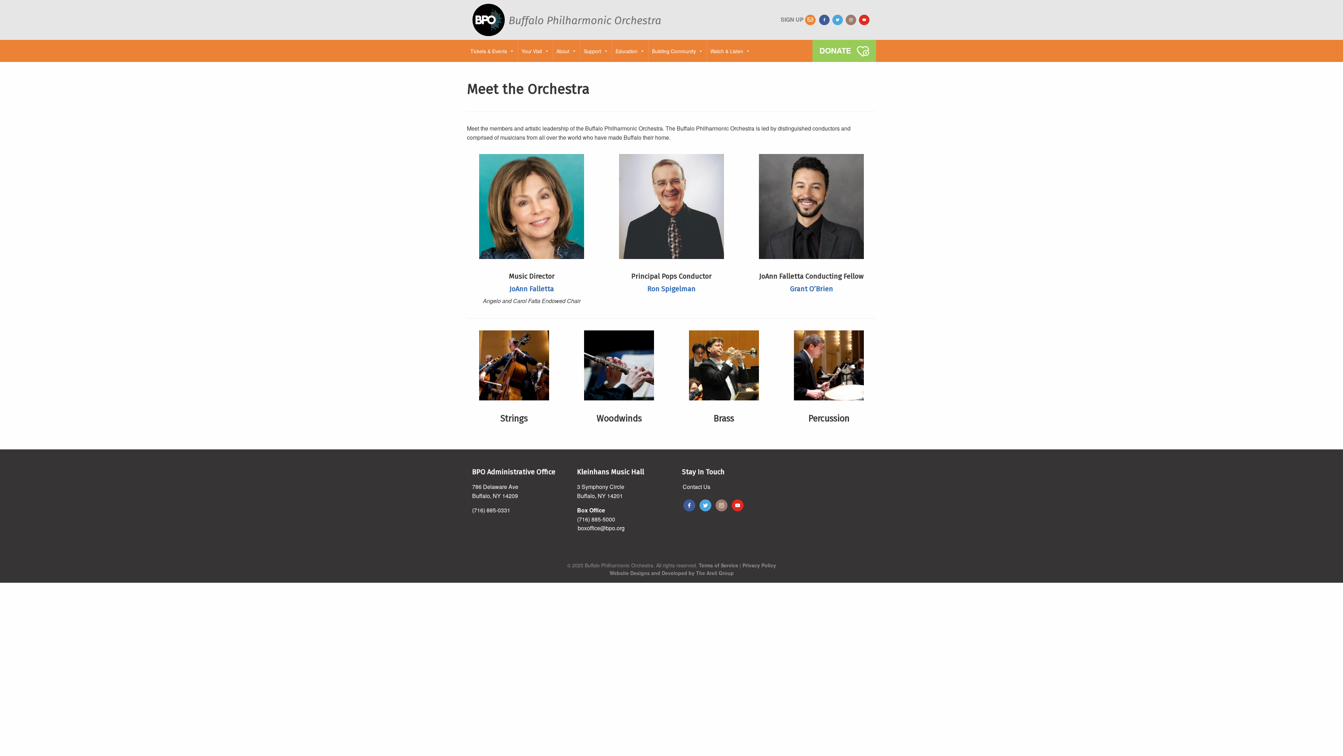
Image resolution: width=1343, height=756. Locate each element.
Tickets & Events (488, 51)
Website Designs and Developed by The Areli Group (672, 572)
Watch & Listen (726, 51)
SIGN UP (793, 19)
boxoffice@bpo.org (601, 528)
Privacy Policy (759, 565)
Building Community (674, 51)
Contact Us (696, 487)
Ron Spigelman (671, 289)
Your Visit (531, 51)
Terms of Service (718, 565)
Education (627, 51)
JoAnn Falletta (532, 289)
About (562, 51)
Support (592, 51)
